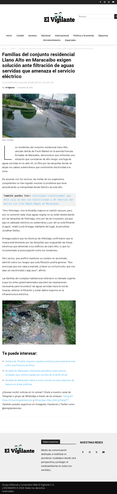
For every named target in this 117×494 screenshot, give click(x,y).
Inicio (4, 48)
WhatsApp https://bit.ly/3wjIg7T (51, 400)
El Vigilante (10, 87)
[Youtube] (113, 2)
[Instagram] (104, 2)
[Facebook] (100, 2)
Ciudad (12, 48)
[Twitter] (109, 2)
